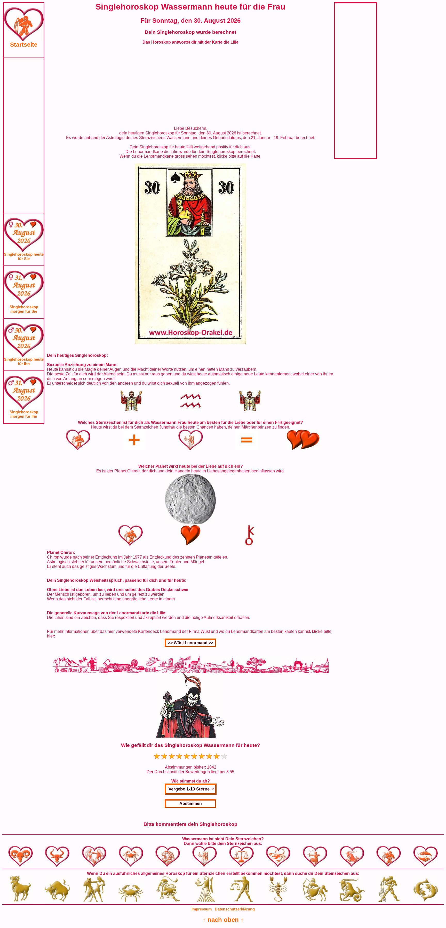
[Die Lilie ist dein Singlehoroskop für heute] (190, 342)
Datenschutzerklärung (235, 909)
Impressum (202, 909)
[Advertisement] (24, 135)
